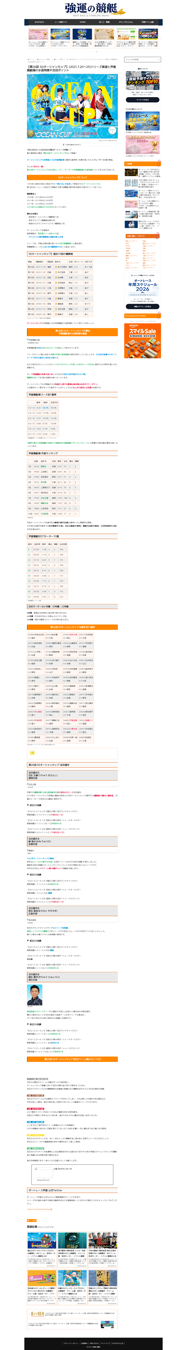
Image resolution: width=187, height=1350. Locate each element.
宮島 (144, 251)
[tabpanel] (38, 38)
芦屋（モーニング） (149, 260)
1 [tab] (90, 52)
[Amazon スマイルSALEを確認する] (142, 340)
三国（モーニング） (132, 263)
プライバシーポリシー (71, 1343)
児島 (144, 248)
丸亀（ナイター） (149, 246)
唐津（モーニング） (149, 265)
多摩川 (128, 251)
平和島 (128, 248)
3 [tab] (97, 52)
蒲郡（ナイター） (132, 256)
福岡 (144, 263)
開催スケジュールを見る (142, 306)
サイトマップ (105, 1343)
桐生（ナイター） (132, 241)
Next (161, 38)
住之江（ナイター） (132, 268)
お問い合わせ (94, 1343)
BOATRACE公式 (117, 1343)
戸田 (127, 244)
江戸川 (128, 246)
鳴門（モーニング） (149, 244)
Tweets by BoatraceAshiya (38, 1209)
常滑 (127, 258)
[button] (159, 59)
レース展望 (32, 1220)
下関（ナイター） (149, 256)
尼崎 (144, 241)
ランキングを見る (143, 100)
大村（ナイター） (149, 268)
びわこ (128, 265)
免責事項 (84, 1343)
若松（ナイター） (149, 258)
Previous (26, 38)
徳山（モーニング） (149, 253)
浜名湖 (128, 253)
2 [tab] (93, 52)
